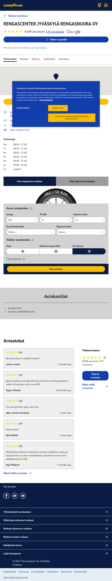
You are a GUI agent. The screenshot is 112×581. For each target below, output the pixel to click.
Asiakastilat (49, 58)
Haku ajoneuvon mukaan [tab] (82, 181)
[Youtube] (15, 495)
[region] (56, 104)
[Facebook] (6, 495)
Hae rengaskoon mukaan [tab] (29, 181)
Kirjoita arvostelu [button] (95, 376)
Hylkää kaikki (57, 108)
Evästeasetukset (23, 108)
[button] (105, 5)
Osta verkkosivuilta (19, 129)
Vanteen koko (80, 214)
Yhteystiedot (10, 58)
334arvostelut (55, 31)
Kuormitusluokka (15, 226)
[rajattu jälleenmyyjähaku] (99, 5)
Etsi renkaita (56, 269)
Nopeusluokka (64, 226)
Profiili (43, 214)
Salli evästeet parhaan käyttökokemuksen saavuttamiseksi (71, 117)
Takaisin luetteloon (18, 15)
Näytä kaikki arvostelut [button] (88, 386)
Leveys (9, 214)
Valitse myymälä (58, 39)
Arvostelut (64, 58)
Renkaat (24, 58)
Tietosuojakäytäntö (46, 100)
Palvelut (36, 58)
